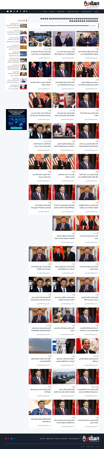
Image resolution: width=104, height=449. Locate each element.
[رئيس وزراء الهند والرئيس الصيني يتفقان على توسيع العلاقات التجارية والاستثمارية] (63, 130)
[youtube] (10, 11)
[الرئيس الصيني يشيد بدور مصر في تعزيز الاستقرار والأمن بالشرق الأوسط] (40, 315)
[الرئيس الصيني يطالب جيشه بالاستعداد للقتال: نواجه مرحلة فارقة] (63, 376)
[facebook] (20, 11)
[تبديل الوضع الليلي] (7, 11)
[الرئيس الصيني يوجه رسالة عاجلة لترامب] (87, 100)
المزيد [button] (45, 11)
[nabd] (23, 11)
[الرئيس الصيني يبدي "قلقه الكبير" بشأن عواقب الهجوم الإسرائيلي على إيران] (87, 161)
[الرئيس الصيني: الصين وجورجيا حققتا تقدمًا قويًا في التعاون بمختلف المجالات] (63, 407)
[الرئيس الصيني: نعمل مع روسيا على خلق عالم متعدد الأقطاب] (40, 253)
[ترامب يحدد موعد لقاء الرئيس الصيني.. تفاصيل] (63, 161)
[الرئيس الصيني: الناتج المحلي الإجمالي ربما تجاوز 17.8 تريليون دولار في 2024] (40, 192)
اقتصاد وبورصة (60, 11)
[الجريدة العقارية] (91, 4)
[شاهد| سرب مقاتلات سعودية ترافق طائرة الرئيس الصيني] (40, 345)
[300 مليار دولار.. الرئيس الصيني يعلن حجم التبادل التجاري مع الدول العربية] (40, 284)
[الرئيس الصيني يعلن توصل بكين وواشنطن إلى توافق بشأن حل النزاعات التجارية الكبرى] (63, 100)
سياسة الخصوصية (90, 446)
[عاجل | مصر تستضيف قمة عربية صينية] (87, 223)
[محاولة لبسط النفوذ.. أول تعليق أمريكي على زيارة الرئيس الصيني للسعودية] (63, 345)
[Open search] (26, 11)
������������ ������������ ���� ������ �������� (64, 25)
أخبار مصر (52, 11)
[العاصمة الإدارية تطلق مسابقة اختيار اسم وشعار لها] (40, 407)
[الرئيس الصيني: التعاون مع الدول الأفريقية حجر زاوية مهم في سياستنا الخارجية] (63, 223)
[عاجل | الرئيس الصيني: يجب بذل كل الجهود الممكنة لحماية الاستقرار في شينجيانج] (87, 130)
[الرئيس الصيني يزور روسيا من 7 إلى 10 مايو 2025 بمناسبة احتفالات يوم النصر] (63, 192)
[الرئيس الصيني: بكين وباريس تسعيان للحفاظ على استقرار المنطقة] (63, 253)
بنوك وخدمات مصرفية (73, 11)
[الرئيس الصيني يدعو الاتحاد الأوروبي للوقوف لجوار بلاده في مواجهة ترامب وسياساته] (87, 192)
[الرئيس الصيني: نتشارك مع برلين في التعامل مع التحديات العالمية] (63, 284)
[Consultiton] (16, 119)
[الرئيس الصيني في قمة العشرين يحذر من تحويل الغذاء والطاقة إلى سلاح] (87, 376)
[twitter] (17, 11)
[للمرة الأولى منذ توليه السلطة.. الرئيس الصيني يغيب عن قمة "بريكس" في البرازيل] (40, 130)
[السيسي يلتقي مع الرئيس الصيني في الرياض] (87, 345)
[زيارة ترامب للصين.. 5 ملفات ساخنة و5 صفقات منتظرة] (40, 69)
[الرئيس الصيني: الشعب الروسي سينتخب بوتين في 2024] (87, 284)
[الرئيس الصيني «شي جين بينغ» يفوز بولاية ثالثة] (40, 376)
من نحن (97, 446)
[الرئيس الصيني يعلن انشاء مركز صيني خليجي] (63, 315)
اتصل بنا (82, 446)
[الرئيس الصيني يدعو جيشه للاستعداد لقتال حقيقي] (87, 407)
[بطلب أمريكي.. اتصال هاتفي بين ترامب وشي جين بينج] (40, 161)
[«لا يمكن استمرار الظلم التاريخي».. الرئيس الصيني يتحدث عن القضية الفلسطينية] (87, 315)
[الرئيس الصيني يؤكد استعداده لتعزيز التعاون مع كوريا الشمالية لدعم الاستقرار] (87, 38)
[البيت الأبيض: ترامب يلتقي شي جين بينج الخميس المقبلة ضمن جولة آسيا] (40, 100)
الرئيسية (96, 11)
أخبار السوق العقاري (86, 11)
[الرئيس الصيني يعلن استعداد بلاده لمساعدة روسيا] (87, 253)
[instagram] (14, 11)
